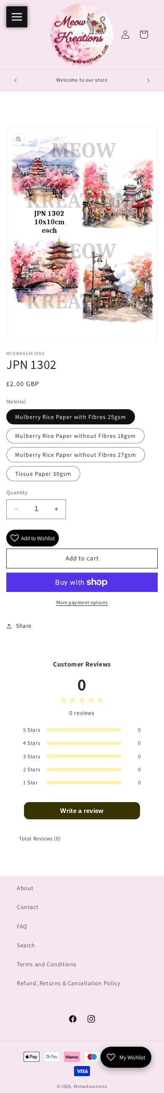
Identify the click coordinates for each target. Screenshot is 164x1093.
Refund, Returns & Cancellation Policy (68, 983)
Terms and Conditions (47, 964)
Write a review (81, 810)
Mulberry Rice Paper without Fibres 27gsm (75, 455)
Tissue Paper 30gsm (43, 473)
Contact (27, 907)
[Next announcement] (148, 80)
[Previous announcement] (15, 80)
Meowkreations (90, 1086)
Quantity (16, 492)
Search (26, 945)
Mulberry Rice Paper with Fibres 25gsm (70, 417)
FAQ (22, 926)
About (25, 888)
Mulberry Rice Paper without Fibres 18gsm (75, 436)
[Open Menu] (16, 16)
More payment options (82, 602)
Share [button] (24, 625)
